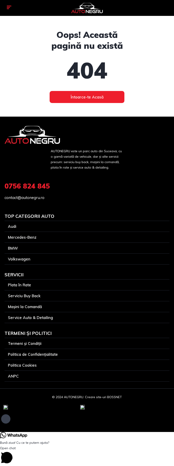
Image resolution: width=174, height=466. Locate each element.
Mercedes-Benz (22, 237)
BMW (13, 248)
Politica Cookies (22, 365)
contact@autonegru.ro (24, 197)
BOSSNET (114, 397)
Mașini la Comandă (25, 306)
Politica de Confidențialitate (33, 354)
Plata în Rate (19, 284)
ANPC (13, 376)
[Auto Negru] (87, 8)
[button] (87, 455)
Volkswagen (19, 259)
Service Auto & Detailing (30, 317)
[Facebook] (5, 419)
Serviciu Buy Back (24, 295)
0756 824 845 (27, 186)
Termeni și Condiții (24, 343)
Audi (12, 226)
